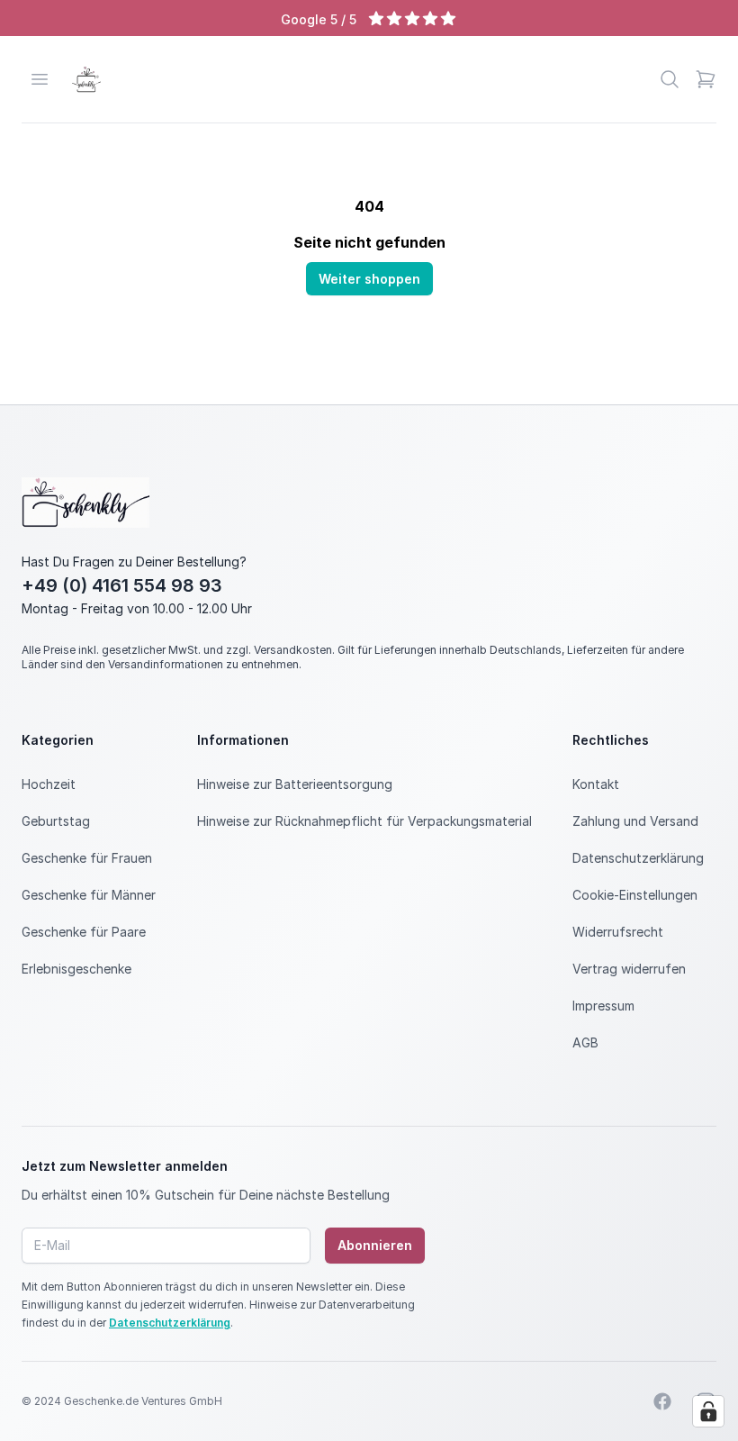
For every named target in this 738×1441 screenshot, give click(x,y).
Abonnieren (375, 1245)
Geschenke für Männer (89, 894)
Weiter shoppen (369, 278)
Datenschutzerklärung (638, 858)
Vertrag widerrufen (629, 968)
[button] (705, 79)
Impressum (603, 1005)
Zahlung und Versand (635, 821)
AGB (585, 1042)
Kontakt (595, 784)
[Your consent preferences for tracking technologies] (708, 1411)
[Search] (669, 79)
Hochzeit (49, 784)
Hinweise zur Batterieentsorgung (294, 784)
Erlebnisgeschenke (76, 968)
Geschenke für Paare (84, 931)
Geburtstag (56, 821)
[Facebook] (662, 1401)
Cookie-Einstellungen (635, 894)
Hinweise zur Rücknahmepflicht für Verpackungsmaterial (364, 821)
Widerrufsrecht (617, 931)
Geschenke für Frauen (87, 858)
